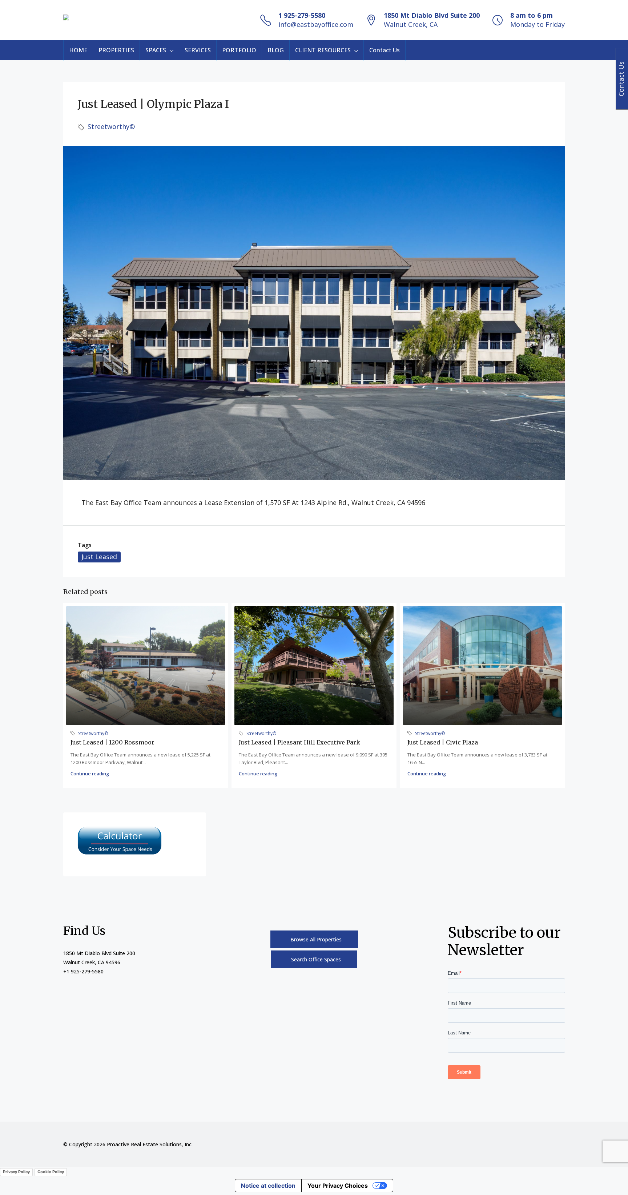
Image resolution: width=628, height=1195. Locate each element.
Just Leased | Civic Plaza (442, 742)
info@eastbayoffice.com (315, 24)
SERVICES (198, 50)
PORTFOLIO (239, 50)
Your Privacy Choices (337, 1185)
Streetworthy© (111, 126)
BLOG (275, 50)
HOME (78, 50)
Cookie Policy (50, 1171)
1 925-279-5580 (301, 15)
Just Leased (99, 556)
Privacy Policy (16, 1171)
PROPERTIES (116, 50)
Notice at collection (268, 1185)
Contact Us (384, 50)
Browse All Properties (316, 939)
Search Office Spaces (316, 959)
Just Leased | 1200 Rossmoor (112, 742)
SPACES (155, 50)
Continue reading (90, 773)
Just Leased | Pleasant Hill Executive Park (299, 742)
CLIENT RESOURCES (323, 50)
